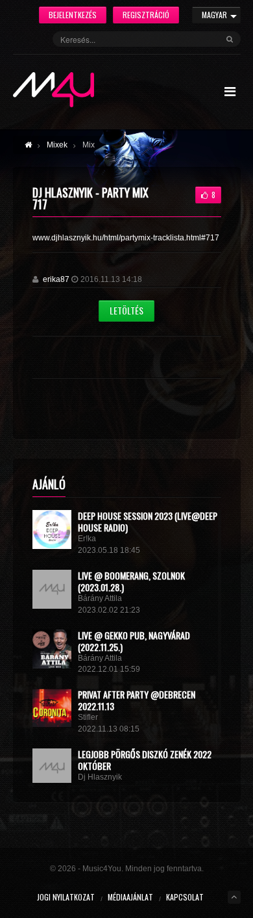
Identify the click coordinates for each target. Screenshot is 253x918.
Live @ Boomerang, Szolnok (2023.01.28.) (131, 581)
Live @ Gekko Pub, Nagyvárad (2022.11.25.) (134, 641)
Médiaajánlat (130, 896)
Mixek (57, 144)
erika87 (56, 279)
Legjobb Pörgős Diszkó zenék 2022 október (144, 759)
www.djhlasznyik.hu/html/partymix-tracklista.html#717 (125, 237)
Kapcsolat (185, 896)
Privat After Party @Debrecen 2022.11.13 (136, 700)
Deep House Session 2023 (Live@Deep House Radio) (147, 521)
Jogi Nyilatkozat (66, 896)
